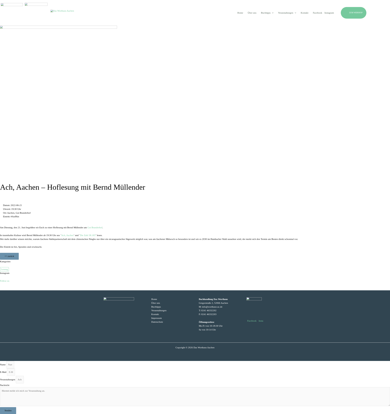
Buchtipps (156, 307)
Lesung (4, 269)
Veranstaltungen (159, 310)
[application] (272, 12)
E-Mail (3, 372)
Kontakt (155, 314)
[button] (361, 13)
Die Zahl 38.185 (88, 235)
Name (3, 364)
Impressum (156, 318)
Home (154, 299)
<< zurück (9, 256)
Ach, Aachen (67, 235)
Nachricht (4, 385)
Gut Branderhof (94, 227)
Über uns (155, 303)
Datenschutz (157, 322)
